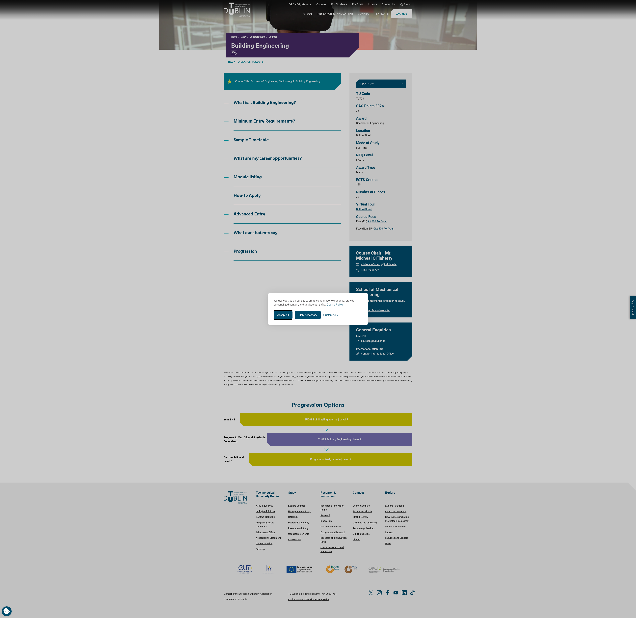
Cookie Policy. (335, 304)
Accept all (283, 315)
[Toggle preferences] (7, 611)
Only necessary (308, 315)
